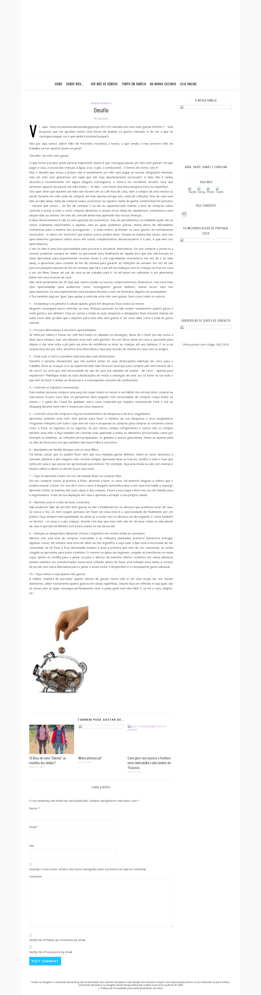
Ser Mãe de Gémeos (104, 84)
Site (31, 846)
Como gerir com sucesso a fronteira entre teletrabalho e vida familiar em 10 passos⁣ (149, 763)
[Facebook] (192, 191)
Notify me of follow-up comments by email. (57, 940)
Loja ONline (188, 84)
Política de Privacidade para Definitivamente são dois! (132, 988)
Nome (34, 808)
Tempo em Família (134, 84)
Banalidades (101, 103)
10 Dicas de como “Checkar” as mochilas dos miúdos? (47, 760)
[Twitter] (220, 191)
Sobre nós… (74, 84)
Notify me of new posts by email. (51, 952)
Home (58, 84)
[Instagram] (201, 191)
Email (33, 827)
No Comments (101, 118)
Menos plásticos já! (90, 758)
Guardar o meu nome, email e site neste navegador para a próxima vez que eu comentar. (88, 869)
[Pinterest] (210, 191)
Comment (35, 876)
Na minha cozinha (163, 84)
